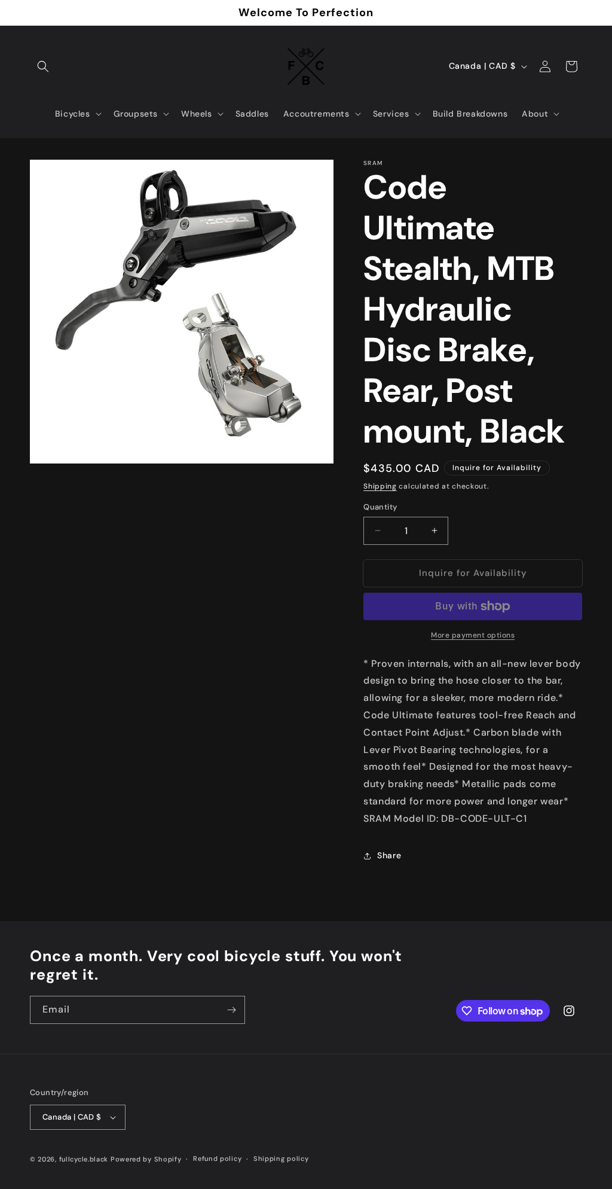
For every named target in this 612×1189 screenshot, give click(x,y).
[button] (43, 66)
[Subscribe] (231, 1010)
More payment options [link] (473, 635)
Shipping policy (281, 1158)
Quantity (380, 507)
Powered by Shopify (146, 1159)
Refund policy (217, 1158)
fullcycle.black (84, 1159)
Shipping (380, 486)
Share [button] (389, 855)
